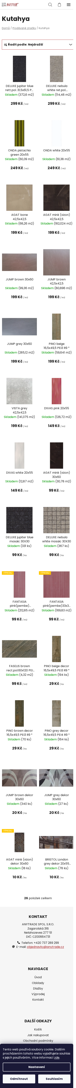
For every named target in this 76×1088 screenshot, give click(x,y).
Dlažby (38, 989)
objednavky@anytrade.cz (45, 947)
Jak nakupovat (38, 1035)
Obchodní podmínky (38, 1041)
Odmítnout (19, 1079)
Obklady (38, 983)
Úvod (38, 977)
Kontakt (38, 1000)
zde (56, 1057)
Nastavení (36, 1067)
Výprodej (38, 994)
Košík (38, 1029)
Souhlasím (54, 1079)
